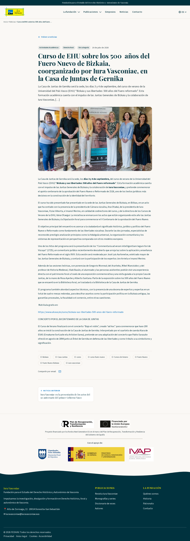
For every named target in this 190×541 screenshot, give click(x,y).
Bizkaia (44, 357)
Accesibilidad (45, 536)
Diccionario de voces (105, 503)
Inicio (6, 22)
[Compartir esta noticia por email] (59, 371)
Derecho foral (69, 47)
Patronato (148, 503)
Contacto (148, 508)
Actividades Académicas (49, 47)
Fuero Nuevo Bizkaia (49, 363)
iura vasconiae (73, 363)
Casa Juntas (61, 357)
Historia (147, 498)
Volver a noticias (49, 37)
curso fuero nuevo (96, 357)
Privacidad (9, 536)
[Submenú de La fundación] (79, 12)
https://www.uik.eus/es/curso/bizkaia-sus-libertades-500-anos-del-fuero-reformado (81, 312)
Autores (99, 508)
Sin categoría (84, 47)
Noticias (12, 22)
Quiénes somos (151, 493)
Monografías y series (105, 498)
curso (77, 357)
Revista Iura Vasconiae (106, 493)
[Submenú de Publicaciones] (101, 12)
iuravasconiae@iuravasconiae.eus (22, 514)
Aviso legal (21, 536)
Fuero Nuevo (141, 357)
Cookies (33, 536)
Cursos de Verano (120, 357)
